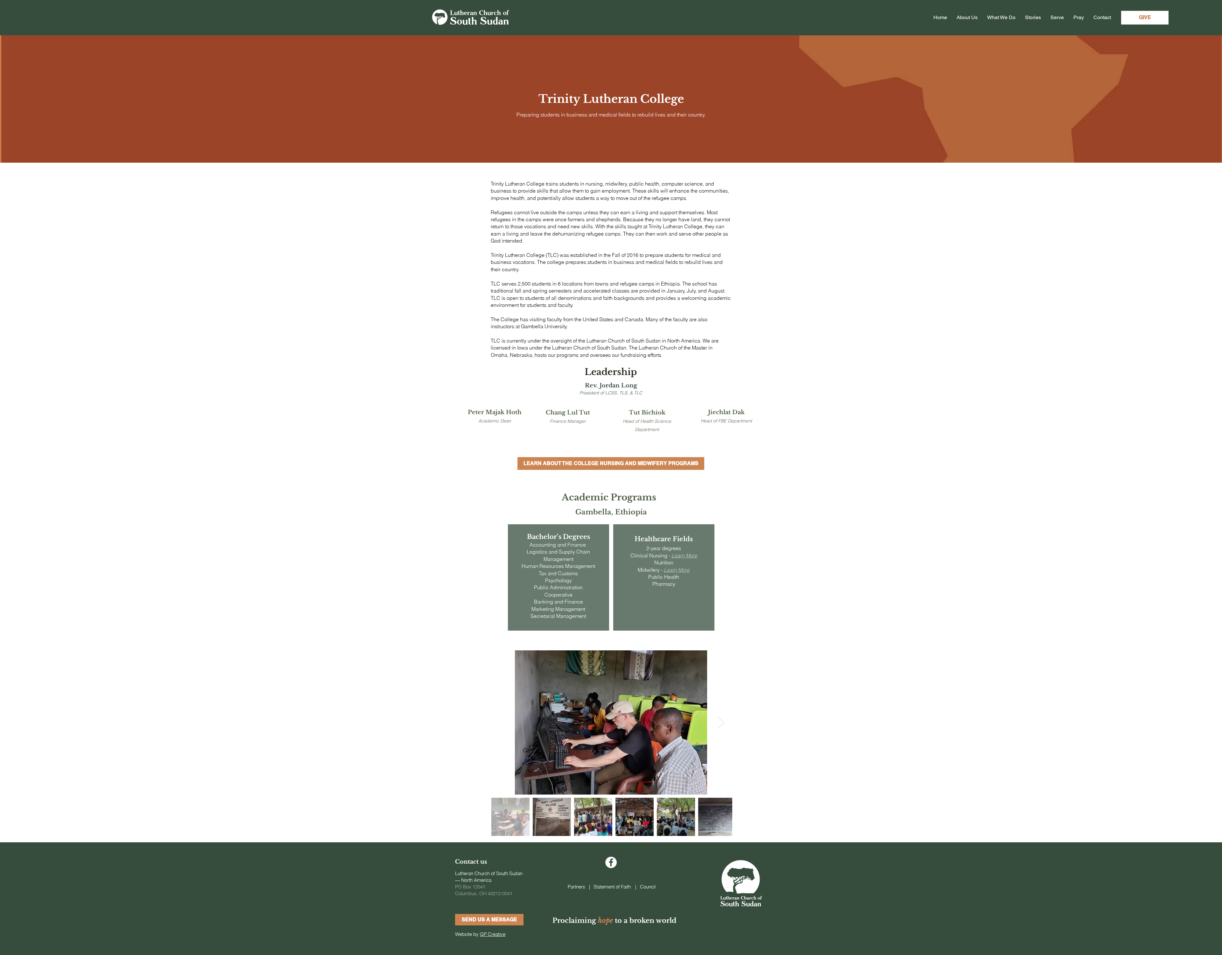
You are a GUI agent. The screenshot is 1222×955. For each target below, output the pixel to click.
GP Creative (492, 934)
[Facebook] (611, 862)
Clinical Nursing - (650, 555)
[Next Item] (721, 722)
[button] (489, 919)
